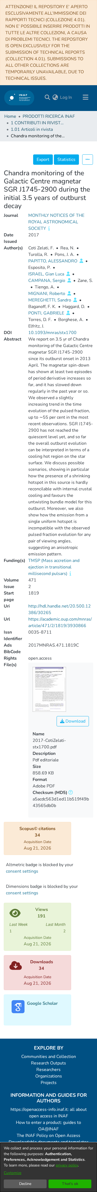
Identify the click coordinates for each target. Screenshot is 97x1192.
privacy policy (67, 1165)
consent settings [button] (22, 871)
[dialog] (48, 1167)
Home (10, 116)
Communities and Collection (48, 1057)
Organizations (48, 1076)
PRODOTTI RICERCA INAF (49, 116)
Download (74, 721)
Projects (49, 1083)
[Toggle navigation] (85, 97)
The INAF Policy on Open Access (48, 1136)
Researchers (48, 1070)
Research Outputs (48, 1063)
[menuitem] (55, 97)
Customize (12, 1172)
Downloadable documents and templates (49, 1142)
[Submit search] (47, 97)
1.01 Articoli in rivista (32, 129)
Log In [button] (66, 97)
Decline (25, 1183)
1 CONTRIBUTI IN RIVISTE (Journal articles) (38, 123)
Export (43, 160)
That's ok (70, 1183)
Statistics (66, 160)
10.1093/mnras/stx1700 (52, 333)
